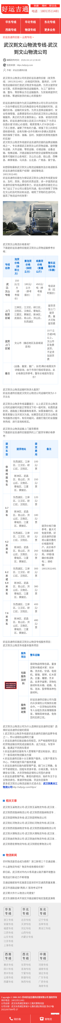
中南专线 (43, 956)
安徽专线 (8, 924)
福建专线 (8, 928)
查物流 (48, 1019)
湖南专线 (43, 969)
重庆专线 (8, 964)
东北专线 (49, 22)
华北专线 (30, 22)
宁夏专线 (26, 973)
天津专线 (26, 924)
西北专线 (26, 956)
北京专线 (26, 920)
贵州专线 (8, 973)
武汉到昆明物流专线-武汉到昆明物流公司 (24, 817)
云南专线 (27, 37)
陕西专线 (26, 981)
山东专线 (8, 937)
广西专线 (43, 981)
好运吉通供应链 (11, 37)
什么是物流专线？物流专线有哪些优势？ (24, 866)
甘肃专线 (26, 964)
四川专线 (8, 969)
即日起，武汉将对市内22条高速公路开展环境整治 (29, 872)
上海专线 (8, 945)
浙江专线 (8, 920)
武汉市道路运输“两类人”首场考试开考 (23, 887)
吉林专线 (43, 924)
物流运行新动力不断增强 (16, 877)
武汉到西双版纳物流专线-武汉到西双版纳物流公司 (29, 828)
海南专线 (43, 986)
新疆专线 (26, 977)
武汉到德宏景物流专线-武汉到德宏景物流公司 (27, 844)
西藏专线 (8, 981)
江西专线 (8, 932)
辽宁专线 (43, 920)
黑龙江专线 (44, 928)
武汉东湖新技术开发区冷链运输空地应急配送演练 (29, 898)
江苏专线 (8, 941)
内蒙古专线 (27, 937)
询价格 (17, 1019)
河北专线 (26, 928)
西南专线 (10, 29)
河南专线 (43, 964)
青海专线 (26, 969)
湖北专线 (43, 973)
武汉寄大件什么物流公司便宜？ (19, 893)
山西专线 (26, 932)
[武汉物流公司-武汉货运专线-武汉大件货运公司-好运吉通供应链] (15, 9)
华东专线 (10, 22)
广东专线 (43, 977)
